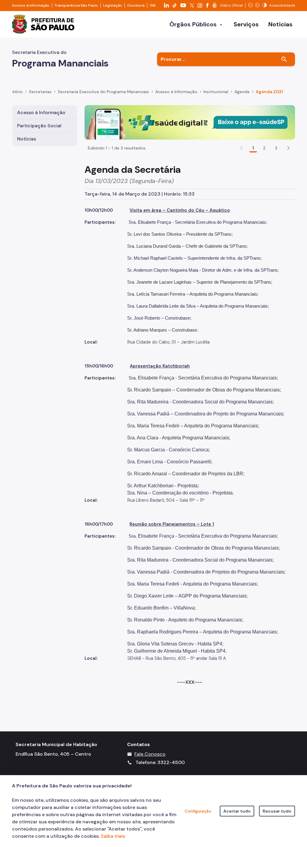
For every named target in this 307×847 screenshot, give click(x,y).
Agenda (241, 91)
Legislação (112, 5)
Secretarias (40, 91)
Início (18, 91)
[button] (288, 148)
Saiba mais (113, 836)
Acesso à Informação (176, 91)
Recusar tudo (277, 811)
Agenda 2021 (269, 91)
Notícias (26, 139)
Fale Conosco (149, 754)
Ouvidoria (136, 5)
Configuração (198, 811)
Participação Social (39, 125)
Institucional (216, 91)
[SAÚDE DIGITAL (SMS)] (190, 122)
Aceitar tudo (237, 811)
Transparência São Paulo (76, 5)
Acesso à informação (30, 5)
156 (153, 5)
